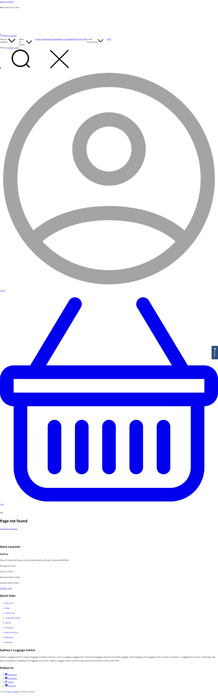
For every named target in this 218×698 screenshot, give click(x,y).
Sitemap (8, 642)
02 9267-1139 (13, 47)
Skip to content (7, 1)
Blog (7, 608)
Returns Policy (11, 632)
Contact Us (10, 613)
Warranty (9, 637)
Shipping (9, 627)
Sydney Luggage (13, 691)
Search (8, 622)
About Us (9, 603)
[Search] (109, 60)
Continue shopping (9, 529)
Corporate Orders (13, 618)
